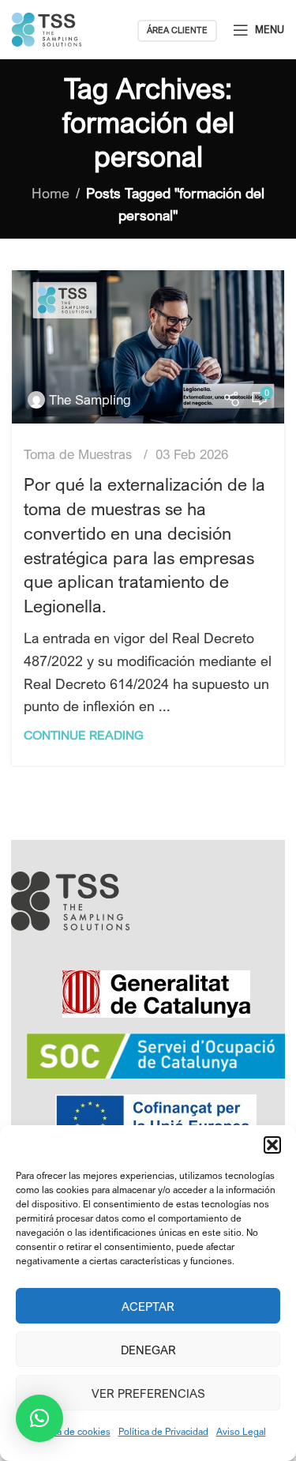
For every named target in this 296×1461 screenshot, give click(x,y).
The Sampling (90, 399)
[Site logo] (46, 27)
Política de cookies (71, 1431)
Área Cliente (177, 30)
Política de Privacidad (163, 1431)
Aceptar (148, 1306)
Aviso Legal (241, 1431)
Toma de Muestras (78, 454)
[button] (272, 1145)
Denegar (148, 1349)
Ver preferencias (148, 1393)
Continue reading (84, 735)
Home (50, 192)
